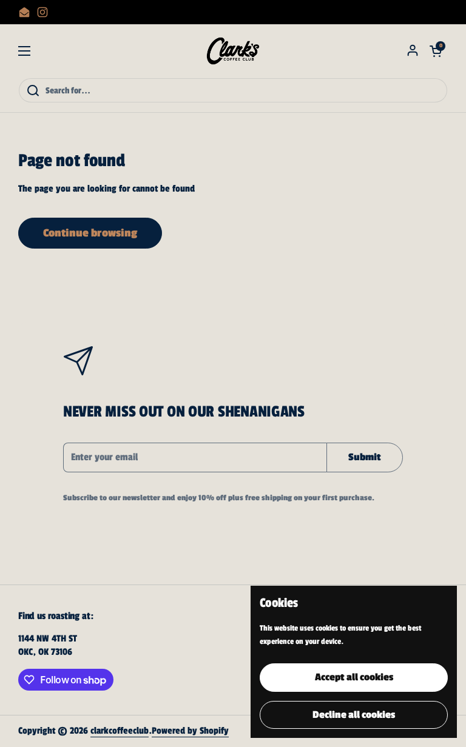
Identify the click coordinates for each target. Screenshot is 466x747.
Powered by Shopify (190, 730)
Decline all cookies (353, 715)
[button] (436, 51)
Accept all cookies (354, 677)
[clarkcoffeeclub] (233, 51)
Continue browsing (90, 233)
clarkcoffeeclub (119, 730)
